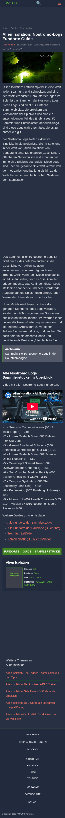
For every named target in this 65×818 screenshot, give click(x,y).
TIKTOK (32, 772)
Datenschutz (32, 794)
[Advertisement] (32, 17)
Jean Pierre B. (9, 45)
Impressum (32, 787)
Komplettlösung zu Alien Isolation (30, 539)
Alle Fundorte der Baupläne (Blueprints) (34, 528)
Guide (27, 551)
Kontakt (33, 802)
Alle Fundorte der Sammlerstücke (30, 522)
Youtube (32, 778)
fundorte (11, 551)
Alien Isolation (17, 562)
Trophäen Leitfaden (20, 533)
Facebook (32, 765)
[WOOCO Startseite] (12, 3)
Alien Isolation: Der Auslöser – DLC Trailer (31, 684)
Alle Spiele (33, 734)
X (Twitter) (32, 759)
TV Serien (32, 749)
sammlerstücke (47, 551)
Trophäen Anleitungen (32, 742)
